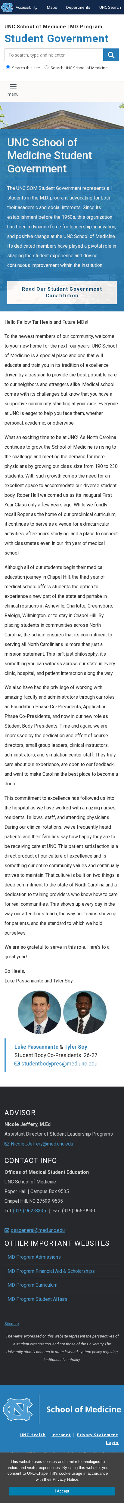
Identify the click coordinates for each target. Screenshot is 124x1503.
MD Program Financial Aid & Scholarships (51, 1271)
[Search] (111, 54)
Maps (52, 7)
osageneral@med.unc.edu (38, 1230)
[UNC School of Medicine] (62, 1409)
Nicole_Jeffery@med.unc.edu (42, 1144)
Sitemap (12, 1323)
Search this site (25, 67)
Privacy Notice (65, 1479)
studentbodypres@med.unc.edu (59, 1064)
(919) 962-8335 (29, 1211)
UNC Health (33, 1434)
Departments (78, 7)
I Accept (62, 1491)
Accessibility (27, 7)
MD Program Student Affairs (37, 1299)
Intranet (61, 1434)
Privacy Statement (97, 1434)
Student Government (57, 38)
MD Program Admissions (34, 1257)
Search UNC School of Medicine (79, 67)
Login (112, 1442)
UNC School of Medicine (35, 26)
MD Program (86, 26)
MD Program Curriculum (32, 1285)
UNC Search (110, 7)
